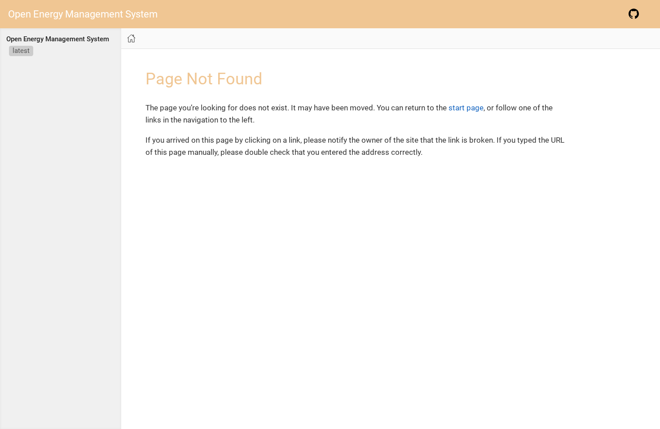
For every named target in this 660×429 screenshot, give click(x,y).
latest (21, 51)
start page (466, 107)
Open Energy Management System (83, 14)
